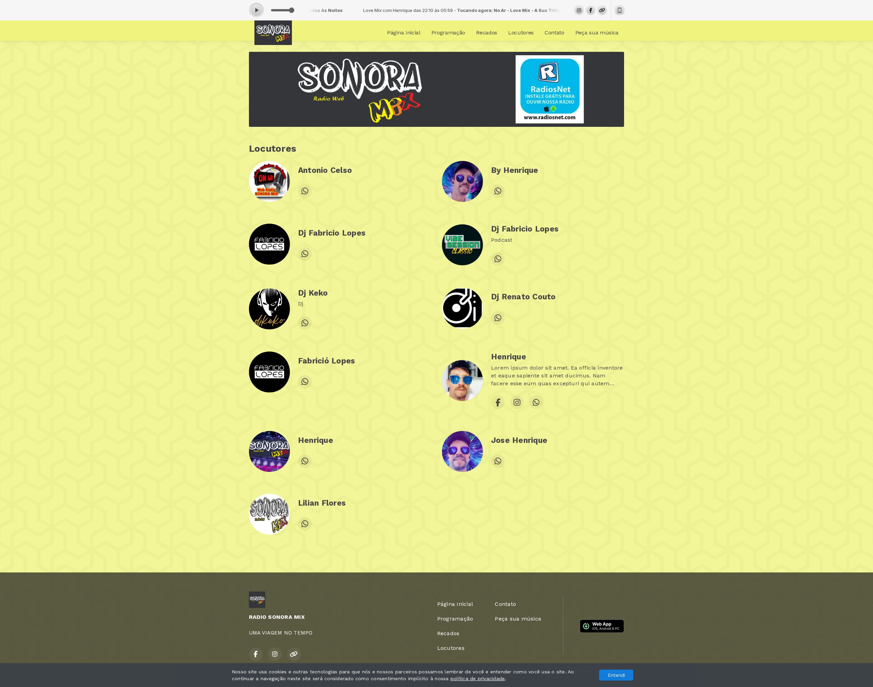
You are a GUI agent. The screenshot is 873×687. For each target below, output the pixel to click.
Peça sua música (597, 32)
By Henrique (514, 170)
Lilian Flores (322, 503)
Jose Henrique (519, 440)
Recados (486, 32)
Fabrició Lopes (326, 360)
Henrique (508, 356)
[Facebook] (590, 10)
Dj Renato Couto (523, 296)
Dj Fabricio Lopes (332, 233)
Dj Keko (313, 293)
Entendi (616, 675)
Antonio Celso (325, 170)
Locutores (521, 32)
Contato (554, 32)
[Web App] (619, 10)
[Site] (602, 10)
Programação (448, 32)
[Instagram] (579, 10)
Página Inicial (403, 32)
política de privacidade (477, 678)
